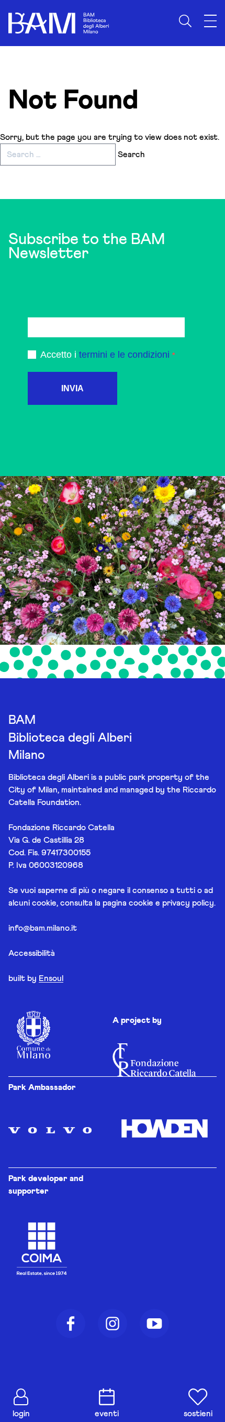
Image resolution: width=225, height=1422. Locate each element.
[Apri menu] (210, 21)
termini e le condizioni (124, 354)
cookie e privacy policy (171, 903)
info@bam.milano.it (42, 928)
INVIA (72, 388)
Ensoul (51, 978)
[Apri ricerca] (185, 21)
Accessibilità (31, 953)
